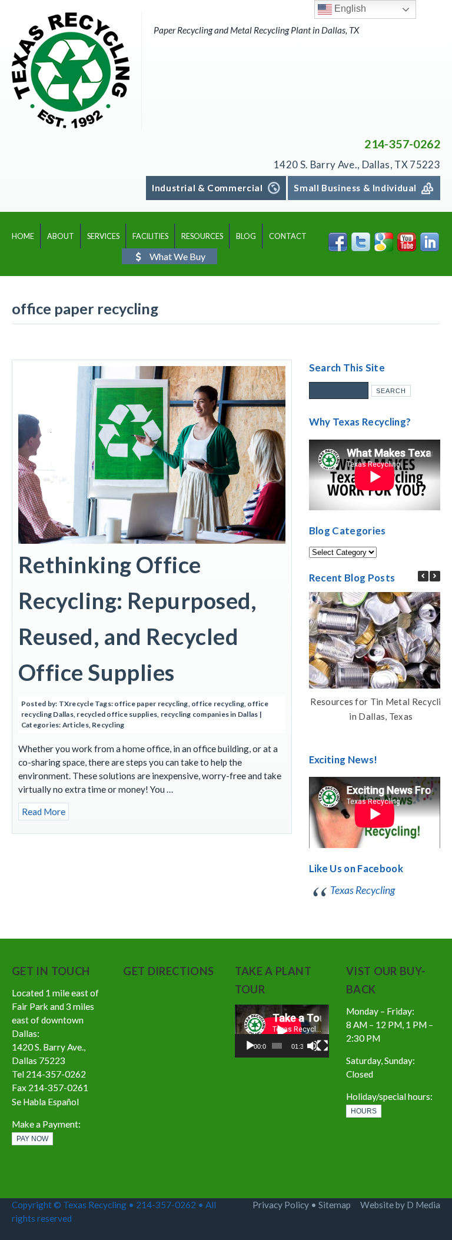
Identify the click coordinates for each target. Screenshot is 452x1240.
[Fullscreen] (322, 1046)
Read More (43, 811)
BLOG (246, 236)
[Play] (250, 1046)
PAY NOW (32, 1139)
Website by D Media (400, 1204)
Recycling (108, 724)
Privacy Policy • (285, 1204)
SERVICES (103, 236)
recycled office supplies (117, 714)
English (349, 9)
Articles (75, 724)
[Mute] (312, 1046)
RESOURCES (202, 236)
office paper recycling (151, 703)
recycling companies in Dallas (209, 714)
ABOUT (60, 236)
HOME (23, 236)
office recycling (217, 703)
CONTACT (288, 236)
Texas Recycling (362, 890)
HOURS (364, 1111)
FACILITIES (150, 236)
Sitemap (334, 1204)
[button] (435, 576)
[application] (282, 1031)
